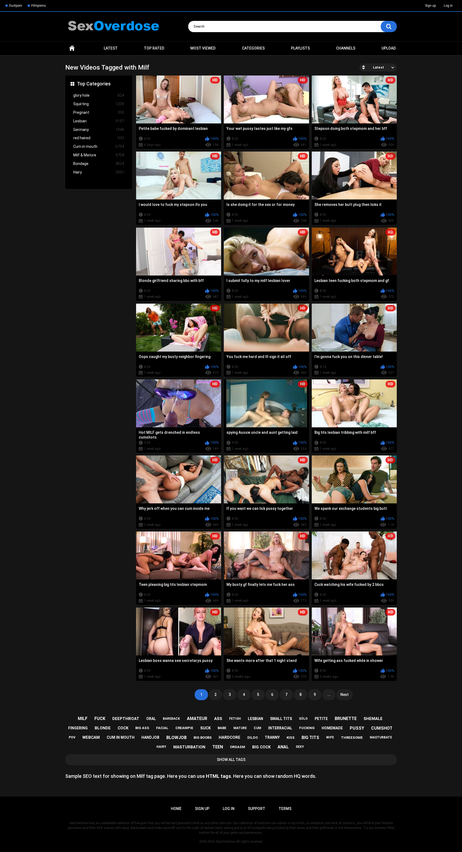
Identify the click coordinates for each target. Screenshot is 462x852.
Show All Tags (231, 759)
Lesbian (98, 121)
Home (72, 48)
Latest (111, 48)
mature (240, 728)
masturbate (381, 737)
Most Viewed (202, 48)
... (328, 694)
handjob (150, 737)
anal (283, 746)
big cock (261, 747)
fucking (307, 728)
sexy (300, 747)
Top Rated (154, 48)
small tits (281, 719)
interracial (280, 728)
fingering (78, 728)
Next (344, 694)
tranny (272, 737)
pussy (357, 728)
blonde (103, 728)
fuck (99, 718)
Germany (98, 129)
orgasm (237, 747)
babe (222, 728)
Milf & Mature (98, 155)
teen (217, 746)
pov (72, 737)
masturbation (189, 747)
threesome (352, 738)
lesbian (255, 719)
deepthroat (125, 718)
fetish (235, 719)
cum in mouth (120, 737)
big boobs (203, 738)
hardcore (229, 737)
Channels (345, 48)
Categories (253, 48)
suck (205, 728)
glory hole (98, 95)
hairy (161, 747)
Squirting (98, 104)
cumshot (381, 728)
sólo (303, 719)
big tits (310, 737)
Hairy (98, 172)
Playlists (300, 48)
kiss (291, 738)
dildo (252, 738)
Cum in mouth (98, 146)
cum (257, 728)
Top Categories (94, 83)
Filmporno (38, 5)
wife (330, 737)
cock (123, 728)
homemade (332, 728)
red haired (98, 138)
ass (218, 718)
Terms (285, 808)
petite (321, 719)
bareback (171, 719)
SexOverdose (225, 841)
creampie (184, 728)
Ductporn (15, 5)
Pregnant (98, 112)
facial (162, 728)
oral (151, 719)
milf (82, 718)
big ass (142, 728)
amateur (197, 718)
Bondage (98, 163)
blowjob (176, 737)
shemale (373, 718)
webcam (91, 737)
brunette (346, 718)
